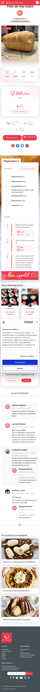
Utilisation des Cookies (26, 657)
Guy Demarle (5, 649)
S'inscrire (26, 380)
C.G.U (21, 651)
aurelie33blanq (18, 424)
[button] (2, 2)
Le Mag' (3, 653)
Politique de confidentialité (27, 655)
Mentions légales (24, 653)
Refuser (20, 368)
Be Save (3, 657)
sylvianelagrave (19, 405)
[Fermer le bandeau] (37, 322)
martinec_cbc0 (18, 490)
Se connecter (11, 380)
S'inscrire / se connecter (9, 686)
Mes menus (31, 137)
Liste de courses (29, 168)
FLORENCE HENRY (19, 450)
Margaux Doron (25, 469)
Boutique (3, 655)
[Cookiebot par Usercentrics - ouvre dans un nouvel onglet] (24, 322)
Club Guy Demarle (6, 651)
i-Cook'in (3, 659)
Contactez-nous (24, 649)
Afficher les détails (27, 356)
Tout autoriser (20, 362)
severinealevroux (10, 308)
